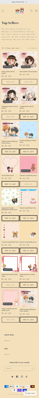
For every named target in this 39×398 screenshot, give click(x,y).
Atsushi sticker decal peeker (26, 107)
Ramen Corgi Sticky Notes (28, 242)
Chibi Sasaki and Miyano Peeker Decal (10, 142)
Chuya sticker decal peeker (8, 72)
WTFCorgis (16, 394)
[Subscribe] (32, 368)
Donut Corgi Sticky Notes (28, 208)
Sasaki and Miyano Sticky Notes (28, 141)
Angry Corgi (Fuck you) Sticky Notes (9, 309)
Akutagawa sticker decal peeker (10, 107)
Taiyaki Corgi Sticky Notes (28, 175)
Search (7, 340)
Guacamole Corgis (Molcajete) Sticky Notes (9, 208)
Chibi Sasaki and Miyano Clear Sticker (28, 310)
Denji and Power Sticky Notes (27, 275)
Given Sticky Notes (8, 175)
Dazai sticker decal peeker (28, 71)
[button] (2, 10)
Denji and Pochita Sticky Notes (10, 275)
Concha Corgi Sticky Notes (10, 242)
